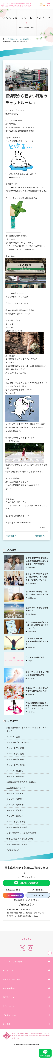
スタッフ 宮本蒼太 (15, 804)
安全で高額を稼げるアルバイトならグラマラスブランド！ (27, 729)
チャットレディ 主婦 (15, 759)
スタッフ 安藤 (13, 736)
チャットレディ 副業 (15, 753)
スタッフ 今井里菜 (15, 793)
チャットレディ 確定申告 (17, 742)
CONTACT (42, 6)
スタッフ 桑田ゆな (15, 770)
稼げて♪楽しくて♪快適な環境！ (20, 838)
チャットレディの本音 (15, 821)
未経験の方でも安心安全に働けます (21, 782)
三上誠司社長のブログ (15, 787)
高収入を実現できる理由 (16, 844)
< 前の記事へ (10, 535)
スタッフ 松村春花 (15, 810)
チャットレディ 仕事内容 (17, 827)
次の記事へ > (41, 535)
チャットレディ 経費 (15, 748)
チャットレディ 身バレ (16, 765)
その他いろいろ (13, 850)
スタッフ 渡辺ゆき (15, 816)
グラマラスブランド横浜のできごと (21, 833)
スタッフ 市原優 (14, 799)
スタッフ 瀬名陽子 (15, 776)
